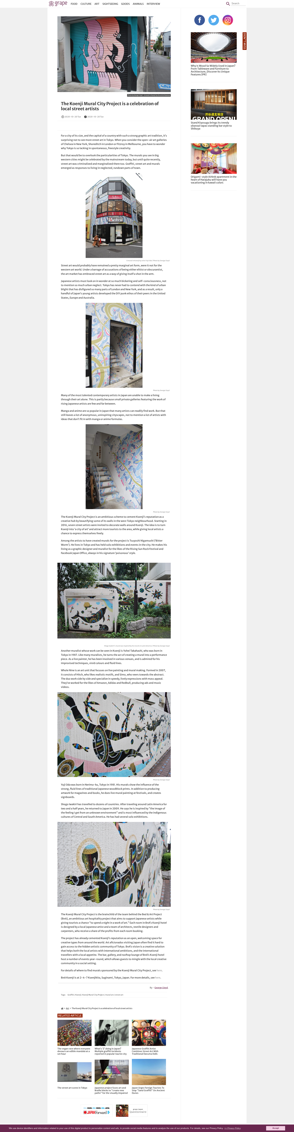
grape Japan (58, 4)
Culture (86, 3)
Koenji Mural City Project (93, 995)
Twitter (213, 20)
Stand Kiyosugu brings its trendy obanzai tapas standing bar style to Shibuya (211, 125)
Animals (138, 3)
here (159, 970)
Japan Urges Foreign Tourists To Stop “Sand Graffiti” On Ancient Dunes (148, 1090)
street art (119, 995)
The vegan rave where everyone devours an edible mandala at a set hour (73, 1051)
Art (96, 3)
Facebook (199, 20)
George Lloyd (161, 987)
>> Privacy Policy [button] (232, 1128)
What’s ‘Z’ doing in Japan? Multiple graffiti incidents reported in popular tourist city (111, 1051)
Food (74, 3)
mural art (109, 995)
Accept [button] (275, 1128)
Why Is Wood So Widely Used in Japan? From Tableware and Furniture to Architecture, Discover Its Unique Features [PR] (213, 70)
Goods (125, 3)
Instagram (227, 20)
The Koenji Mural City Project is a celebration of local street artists (110, 106)
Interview (153, 3)
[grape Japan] (62, 1008)
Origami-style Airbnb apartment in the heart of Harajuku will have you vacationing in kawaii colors (214, 179)
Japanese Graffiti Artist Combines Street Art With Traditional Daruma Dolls (145, 1051)
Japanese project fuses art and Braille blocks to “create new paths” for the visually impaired (111, 1090)
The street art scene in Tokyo (72, 1088)
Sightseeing (110, 3)
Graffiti (71, 995)
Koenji (78, 995)
